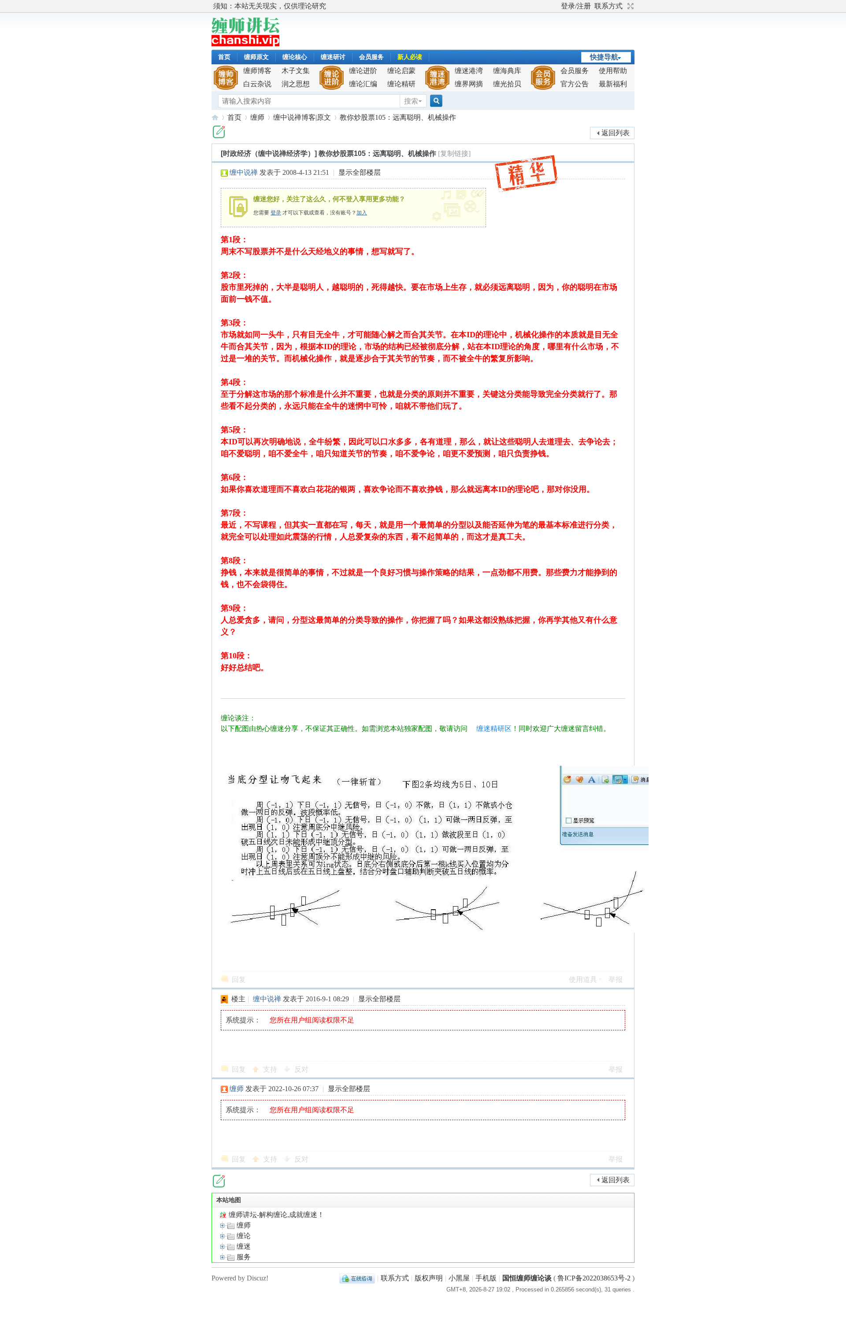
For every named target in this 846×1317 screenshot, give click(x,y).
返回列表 (615, 132)
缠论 (243, 1236)
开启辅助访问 (557, 6)
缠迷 (243, 1246)
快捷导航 (604, 57)
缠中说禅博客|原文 (302, 117)
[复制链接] (454, 153)
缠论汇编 (363, 84)
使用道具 (583, 979)
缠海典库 (507, 70)
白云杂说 (257, 84)
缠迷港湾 (469, 70)
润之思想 (296, 84)
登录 (276, 213)
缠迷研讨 (333, 57)
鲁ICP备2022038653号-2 (594, 1278)
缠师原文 (256, 57)
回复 (239, 979)
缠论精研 (401, 84)
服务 (243, 1257)
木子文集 (296, 70)
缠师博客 (257, 70)
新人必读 (409, 57)
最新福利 (613, 84)
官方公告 (574, 84)
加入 (361, 213)
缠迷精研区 (494, 728)
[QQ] (357, 1278)
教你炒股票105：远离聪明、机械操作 (398, 117)
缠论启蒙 (401, 70)
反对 (301, 1069)
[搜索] (435, 101)
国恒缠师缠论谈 (527, 1278)
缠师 (257, 117)
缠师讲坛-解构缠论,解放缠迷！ (215, 117)
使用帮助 (613, 70)
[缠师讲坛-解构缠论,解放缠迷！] (245, 44)
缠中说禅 (244, 172)
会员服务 (371, 57)
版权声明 (429, 1278)
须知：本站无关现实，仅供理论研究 (269, 6)
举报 (616, 979)
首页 (224, 57)
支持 (271, 1069)
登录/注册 (576, 6)
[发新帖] (219, 132)
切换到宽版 (629, 6)
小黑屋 (459, 1278)
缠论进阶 (363, 70)
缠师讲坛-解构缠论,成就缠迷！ (275, 1214)
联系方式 (608, 6)
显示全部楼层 (359, 172)
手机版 (486, 1278)
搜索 (411, 101)
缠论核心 (294, 57)
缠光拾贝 (507, 84)
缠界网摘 (469, 84)
